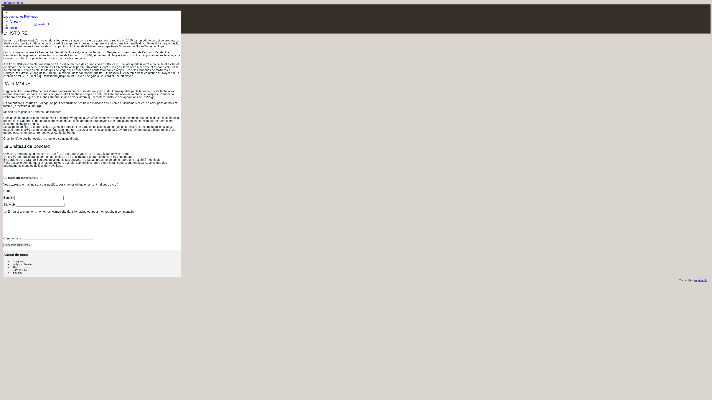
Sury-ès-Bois (20, 270)
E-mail (8, 197)
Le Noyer (12, 21)
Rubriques (31, 16)
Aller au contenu (12, 2)
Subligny (17, 272)
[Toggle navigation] (2, 6)
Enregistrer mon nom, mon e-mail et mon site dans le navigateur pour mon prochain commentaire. (71, 211)
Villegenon (18, 261)
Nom (7, 190)
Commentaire (12, 238)
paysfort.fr (700, 280)
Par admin (10, 27)
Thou (15, 267)
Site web (9, 204)
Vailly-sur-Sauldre (22, 264)
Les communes (13, 16)
